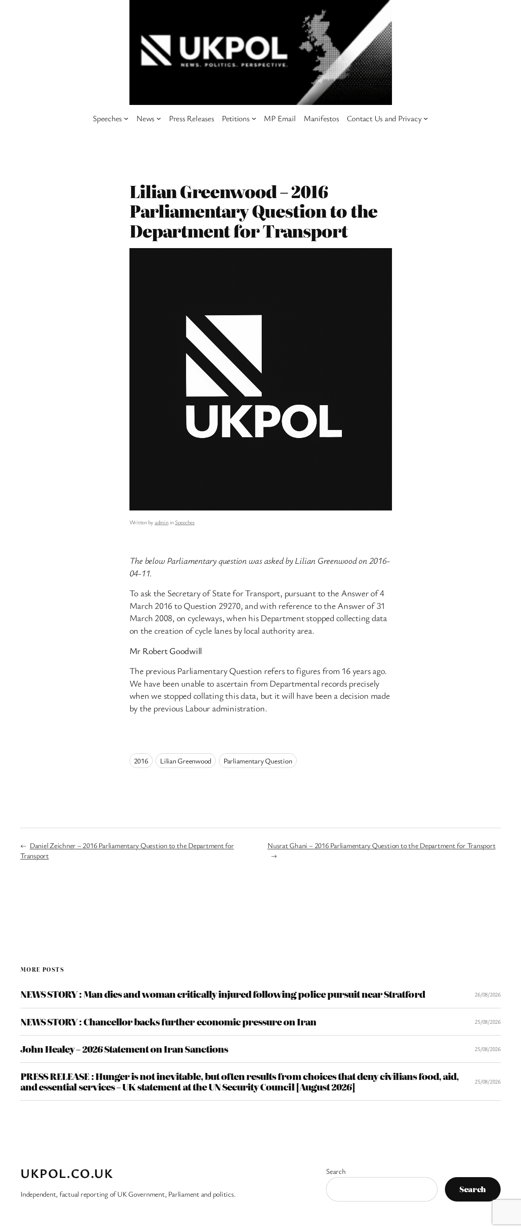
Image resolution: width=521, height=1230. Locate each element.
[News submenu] (158, 118)
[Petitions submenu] (254, 118)
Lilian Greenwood (185, 760)
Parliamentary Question (257, 760)
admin (162, 522)
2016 (141, 760)
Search (336, 1171)
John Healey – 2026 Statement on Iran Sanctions (124, 1049)
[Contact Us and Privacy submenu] (425, 118)
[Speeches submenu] (126, 118)
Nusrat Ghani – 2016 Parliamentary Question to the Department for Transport (381, 845)
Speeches (185, 522)
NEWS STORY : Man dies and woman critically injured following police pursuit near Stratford (222, 994)
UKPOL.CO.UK (67, 1173)
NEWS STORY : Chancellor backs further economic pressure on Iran (168, 1021)
